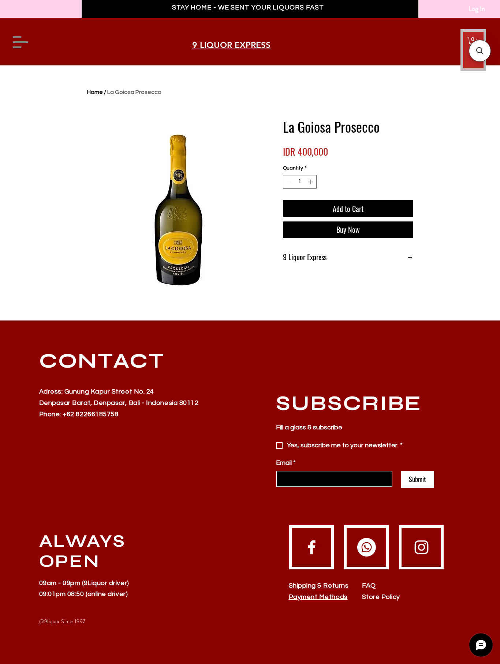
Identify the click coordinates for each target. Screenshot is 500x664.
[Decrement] (288, 181)
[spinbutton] (299, 181)
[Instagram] (421, 547)
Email (286, 462)
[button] (480, 51)
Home (95, 92)
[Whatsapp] (366, 547)
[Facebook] (311, 547)
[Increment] (311, 181)
